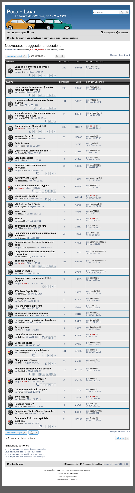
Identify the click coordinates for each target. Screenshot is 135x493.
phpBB (59, 470)
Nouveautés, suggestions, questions (33, 46)
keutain (93, 136)
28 (55, 374)
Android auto (22, 143)
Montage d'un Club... (26, 298)
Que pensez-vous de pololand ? (32, 350)
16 (43, 75)
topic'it (18, 218)
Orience (21, 198)
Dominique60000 (29, 247)
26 (47, 374)
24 (40, 374)
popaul (21, 308)
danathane (94, 327)
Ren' (20, 301)
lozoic (41, 50)
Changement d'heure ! (26, 360)
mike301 (93, 278)
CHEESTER (95, 113)
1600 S (93, 66)
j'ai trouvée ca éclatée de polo (31, 389)
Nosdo (21, 92)
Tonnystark (23, 207)
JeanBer (93, 87)
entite (20, 363)
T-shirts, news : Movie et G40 (30, 126)
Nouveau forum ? (24, 136)
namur (92, 350)
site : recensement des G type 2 (32, 185)
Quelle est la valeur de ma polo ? (33, 150)
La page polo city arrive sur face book (35, 320)
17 (47, 75)
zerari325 (22, 294)
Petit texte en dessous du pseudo (33, 368)
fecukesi (21, 146)
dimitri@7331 (23, 118)
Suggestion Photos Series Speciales (34, 411)
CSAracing (94, 165)
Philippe (93, 100)
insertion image (23, 271)
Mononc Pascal (24, 315)
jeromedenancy (24, 257)
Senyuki (93, 320)
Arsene (54, 50)
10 (43, 108)
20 (51, 131)
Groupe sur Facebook (26, 196)
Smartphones (22, 327)
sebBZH (21, 214)
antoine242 (22, 406)
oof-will (33, 50)
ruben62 (21, 323)
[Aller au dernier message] (97, 66)
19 (55, 75)
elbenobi (21, 399)
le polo (92, 306)
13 (40, 95)
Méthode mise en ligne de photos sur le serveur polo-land (35, 114)
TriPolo (61, 50)
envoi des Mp (22, 396)
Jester (74, 477)
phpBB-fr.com (72, 473)
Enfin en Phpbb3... (25, 260)
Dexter (92, 418)
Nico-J (92, 360)
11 (47, 108)
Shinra (20, 228)
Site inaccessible (24, 158)
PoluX (20, 423)
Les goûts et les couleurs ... (30, 334)
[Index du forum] (39, 17)
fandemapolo (23, 50)
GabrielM (22, 153)
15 (40, 75)
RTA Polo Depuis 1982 (27, 291)
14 (43, 95)
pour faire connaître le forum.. (31, 225)
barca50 (93, 298)
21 (55, 131)
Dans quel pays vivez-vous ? (30, 379)
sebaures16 (23, 181)
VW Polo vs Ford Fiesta (27, 204)
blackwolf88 (23, 413)
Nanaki (21, 345)
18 (51, 75)
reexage (93, 158)
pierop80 (21, 221)
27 (51, 374)
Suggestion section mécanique (31, 313)
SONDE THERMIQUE (26, 178)
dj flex (47, 50)
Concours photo (23, 343)
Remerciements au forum (28, 306)
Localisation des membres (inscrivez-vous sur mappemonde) (35, 88)
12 (51, 108)
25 (43, 374)
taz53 (92, 404)
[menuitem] (30, 33)
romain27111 (23, 139)
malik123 (93, 185)
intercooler (20, 211)
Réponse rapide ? (24, 404)
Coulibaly (22, 371)
